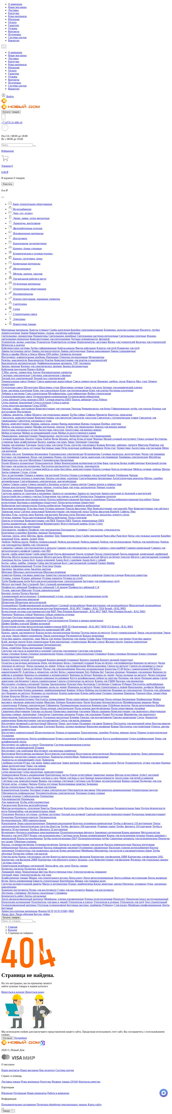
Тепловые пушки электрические (48, 790)
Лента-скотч (75, 877)
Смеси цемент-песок (85, 381)
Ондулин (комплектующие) (28, 617)
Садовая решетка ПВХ (58, 399)
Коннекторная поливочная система (82, 463)
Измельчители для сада (14, 460)
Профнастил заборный (14, 587)
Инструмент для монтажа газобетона (55, 750)
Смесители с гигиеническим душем (117, 417)
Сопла (140, 717)
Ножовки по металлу (18, 693)
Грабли (47, 438)
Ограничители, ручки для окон (143, 762)
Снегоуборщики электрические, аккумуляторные (48, 481)
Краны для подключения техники (126, 835)
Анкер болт (28, 560)
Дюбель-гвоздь (19, 541)
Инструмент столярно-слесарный (20, 684)
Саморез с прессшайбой (112, 547)
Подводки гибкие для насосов (30, 853)
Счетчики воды (70, 835)
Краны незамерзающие (93, 835)
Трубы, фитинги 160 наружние (78, 826)
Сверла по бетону (32, 668)
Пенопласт (119, 899)
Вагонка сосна (67, 514)
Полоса (24, 593)
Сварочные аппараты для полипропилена (134, 838)
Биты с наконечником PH (138, 668)
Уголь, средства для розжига (79, 444)
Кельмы (13, 726)
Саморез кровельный (138, 547)
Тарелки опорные (115, 672)
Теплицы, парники (12, 490)
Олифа (91, 638)
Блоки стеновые (10, 653)
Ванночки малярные (98, 726)
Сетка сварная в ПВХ (31, 399)
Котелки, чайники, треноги (121, 444)
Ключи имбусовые (91, 693)
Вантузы (55, 826)
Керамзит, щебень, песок (111, 381)
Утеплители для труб (132, 902)
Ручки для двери (32, 762)
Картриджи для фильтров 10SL (145, 856)
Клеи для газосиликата (46, 390)
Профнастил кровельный (15, 629)
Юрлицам (13, 19)
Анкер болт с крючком (68, 560)
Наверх (7, 1111)
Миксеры (49, 702)
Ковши (115, 726)
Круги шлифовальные (115, 738)
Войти (10, 96)
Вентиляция (8, 753)
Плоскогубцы (75, 684)
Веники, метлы (67, 438)
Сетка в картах (60, 402)
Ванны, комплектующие (15, 423)
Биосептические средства (35, 826)
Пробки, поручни (111, 423)
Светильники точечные (132, 336)
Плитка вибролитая (49, 505)
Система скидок (17, 37)
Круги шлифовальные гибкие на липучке (94, 678)
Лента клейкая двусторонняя (130, 877)
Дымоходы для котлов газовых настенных (25, 756)
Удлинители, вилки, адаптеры (18, 342)
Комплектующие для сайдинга (151, 508)
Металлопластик (150, 832)
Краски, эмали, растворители (18, 632)
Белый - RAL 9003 (115, 608)
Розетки (49, 360)
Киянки (71, 690)
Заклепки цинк (21, 569)
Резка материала (17, 16)
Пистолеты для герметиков (134, 726)
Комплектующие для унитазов (53, 408)
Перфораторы (144, 699)
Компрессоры (99, 705)
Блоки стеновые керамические (38, 653)
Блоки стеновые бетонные (123, 653)
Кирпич (5, 659)
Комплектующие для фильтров (112, 859)
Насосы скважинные (31, 847)
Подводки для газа (150, 780)
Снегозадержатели (58, 620)
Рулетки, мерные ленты (123, 732)
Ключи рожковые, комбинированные (44, 690)
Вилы (55, 438)
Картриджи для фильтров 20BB (19, 859)
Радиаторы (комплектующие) (148, 814)
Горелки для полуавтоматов (96, 717)
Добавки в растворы (13, 393)
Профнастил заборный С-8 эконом (48, 587)
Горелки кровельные (124, 717)
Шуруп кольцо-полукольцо (27, 556)
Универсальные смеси (14, 381)
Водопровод (8, 832)
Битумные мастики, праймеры (84, 905)
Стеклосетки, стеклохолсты (104, 529)
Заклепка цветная (41, 569)
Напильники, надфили (141, 687)
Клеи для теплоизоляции (74, 390)
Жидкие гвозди (114, 641)
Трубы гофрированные (43, 348)
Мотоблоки (34, 460)
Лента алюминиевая (20, 880)
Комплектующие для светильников (50, 339)
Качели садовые (101, 469)
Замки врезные (70, 762)
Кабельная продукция (13, 369)
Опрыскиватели (44, 463)
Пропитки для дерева (74, 638)
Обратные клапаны (25, 841)
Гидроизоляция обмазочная (83, 396)
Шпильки (6, 572)
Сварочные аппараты (63, 714)
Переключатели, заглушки (92, 342)
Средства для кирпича (64, 650)
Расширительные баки (127, 808)
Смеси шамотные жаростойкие (54, 381)
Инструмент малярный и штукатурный (23, 723)
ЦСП (50, 911)
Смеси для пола (93, 387)
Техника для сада (11, 454)
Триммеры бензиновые (35, 454)
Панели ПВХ (63, 520)
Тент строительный (156, 902)
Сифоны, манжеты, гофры (16, 414)
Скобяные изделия (12, 762)
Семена (5, 484)
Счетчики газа (82, 780)
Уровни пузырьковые (68, 732)
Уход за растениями (12, 475)
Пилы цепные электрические (57, 708)
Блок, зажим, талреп (25, 538)
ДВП (71, 911)
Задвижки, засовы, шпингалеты (98, 762)
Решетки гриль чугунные (26, 448)
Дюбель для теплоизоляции (115, 541)
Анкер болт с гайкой (94, 560)
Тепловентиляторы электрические (55, 793)
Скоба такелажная (92, 535)
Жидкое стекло (96, 641)
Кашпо (111, 475)
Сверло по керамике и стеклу (146, 665)
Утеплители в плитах (80, 902)
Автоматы (85, 363)
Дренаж (133, 475)
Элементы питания (70, 354)
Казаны (101, 444)
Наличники (55, 532)
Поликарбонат (9, 605)
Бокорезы (129, 693)
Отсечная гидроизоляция (51, 905)
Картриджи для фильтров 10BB (109, 856)
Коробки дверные (38, 532)
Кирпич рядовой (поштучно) (116, 659)
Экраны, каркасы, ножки (44, 423)
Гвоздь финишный (64, 553)
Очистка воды (9, 856)
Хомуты (45, 808)
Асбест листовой (149, 774)
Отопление (7, 814)
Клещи (5, 696)
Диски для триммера (153, 454)
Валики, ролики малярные (71, 726)
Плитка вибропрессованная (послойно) (129, 499)
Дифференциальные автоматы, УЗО (57, 363)
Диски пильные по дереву (41, 665)
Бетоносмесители (112, 702)
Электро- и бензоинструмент (18, 699)
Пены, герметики (11, 647)
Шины (42, 354)
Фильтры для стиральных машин (149, 859)
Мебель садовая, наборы (147, 469)
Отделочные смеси (12, 387)
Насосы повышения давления (61, 847)
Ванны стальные (91, 423)
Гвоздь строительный (107, 553)
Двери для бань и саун (72, 777)
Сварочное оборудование (15, 711)
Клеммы (74, 717)
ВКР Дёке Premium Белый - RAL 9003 (123, 611)
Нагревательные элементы (56, 372)
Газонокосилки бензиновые (58, 460)
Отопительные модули (145, 790)
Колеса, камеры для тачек (52, 441)
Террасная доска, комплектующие (20, 526)
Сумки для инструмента (71, 889)
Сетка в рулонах (42, 402)
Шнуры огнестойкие (127, 774)
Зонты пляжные (10, 472)
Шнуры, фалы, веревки (40, 535)
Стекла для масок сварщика (75, 720)
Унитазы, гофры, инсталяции (18, 408)
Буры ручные (84, 438)
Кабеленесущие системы (15, 348)
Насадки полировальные (90, 668)
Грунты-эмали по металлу (95, 632)
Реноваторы (32, 708)
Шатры (166, 469)
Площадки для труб (128, 348)
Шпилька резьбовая (54, 572)
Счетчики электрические (15, 375)
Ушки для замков (36, 765)
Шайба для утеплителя (35, 544)
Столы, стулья (28, 472)
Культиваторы (92, 454)
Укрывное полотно (105, 496)
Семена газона (19, 484)
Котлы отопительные (13, 787)
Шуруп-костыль (53, 556)
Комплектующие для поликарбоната (107, 605)
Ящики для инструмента (99, 889)
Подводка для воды (12, 868)
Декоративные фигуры (35, 871)
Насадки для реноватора (129, 681)
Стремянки (60, 893)
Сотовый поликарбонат (72, 605)
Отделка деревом (11, 517)
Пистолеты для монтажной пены (132, 723)
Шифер (5, 623)
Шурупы (6, 556)
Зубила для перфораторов (71, 665)
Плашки (39, 747)
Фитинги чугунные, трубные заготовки (37, 814)
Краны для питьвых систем (34, 856)
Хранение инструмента (14, 889)
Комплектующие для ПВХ (40, 520)
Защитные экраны (103, 774)
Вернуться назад (34, 992)
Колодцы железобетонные (33, 805)
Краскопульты (74, 702)
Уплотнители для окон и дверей (49, 902)
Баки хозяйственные (25, 441)
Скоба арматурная (43, 553)
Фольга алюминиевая (32, 774)
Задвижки (92, 784)
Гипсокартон (68, 529)
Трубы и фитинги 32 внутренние (49, 829)
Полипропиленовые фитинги (77, 832)
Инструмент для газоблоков (17, 750)
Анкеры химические (135, 641)
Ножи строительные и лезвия (110, 687)
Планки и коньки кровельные (86, 620)
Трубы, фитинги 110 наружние (134, 826)
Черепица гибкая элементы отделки (53, 614)
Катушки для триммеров (15, 457)
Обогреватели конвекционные (113, 790)
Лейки (57, 463)
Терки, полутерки (68, 723)
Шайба (111, 563)
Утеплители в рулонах (106, 902)
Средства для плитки (90, 650)
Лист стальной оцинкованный (56, 584)
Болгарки (96, 702)
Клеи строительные (37, 641)
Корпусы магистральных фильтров (70, 856)
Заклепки (6, 569)
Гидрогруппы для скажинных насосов (37, 850)
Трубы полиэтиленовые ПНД (60, 838)
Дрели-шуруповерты (143, 705)
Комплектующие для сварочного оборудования (138, 711)
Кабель (40, 369)
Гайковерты (52, 705)
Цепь (41, 538)
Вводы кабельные (85, 348)
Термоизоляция (10, 774)
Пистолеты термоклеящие (50, 699)
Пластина (47, 566)
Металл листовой (11, 584)
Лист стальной (30, 584)
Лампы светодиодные (72, 351)
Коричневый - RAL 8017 (67, 608)
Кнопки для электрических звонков (41, 366)
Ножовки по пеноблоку (44, 693)
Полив (5, 463)
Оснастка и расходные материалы (20, 662)
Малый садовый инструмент (120, 438)
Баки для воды (111, 463)
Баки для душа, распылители (79, 487)
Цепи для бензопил (52, 662)
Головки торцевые (112, 693)
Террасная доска (10, 511)
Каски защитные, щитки (108, 883)
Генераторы (47, 796)
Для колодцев (9, 805)
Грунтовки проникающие (29, 644)
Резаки (106, 714)
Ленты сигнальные (35, 896)
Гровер (102, 563)
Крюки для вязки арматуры (29, 575)
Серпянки (82, 529)
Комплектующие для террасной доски (67, 511)
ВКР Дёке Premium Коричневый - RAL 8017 (76, 611)
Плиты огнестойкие (81, 774)
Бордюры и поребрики (93, 499)
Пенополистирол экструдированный (147, 899)
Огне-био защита (141, 638)
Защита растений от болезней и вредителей (126, 493)
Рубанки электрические (31, 705)
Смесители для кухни (84, 417)
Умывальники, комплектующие (19, 435)
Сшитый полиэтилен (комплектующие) (108, 814)
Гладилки (49, 726)
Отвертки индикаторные (73, 357)
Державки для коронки (139, 672)
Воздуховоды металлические (93, 753)
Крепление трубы (74, 808)
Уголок (37, 566)
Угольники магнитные (56, 717)
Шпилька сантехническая (27, 572)
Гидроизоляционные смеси (16, 396)
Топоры (44, 684)
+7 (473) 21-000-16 (11, 122)
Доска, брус (8, 914)
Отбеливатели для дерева (116, 638)
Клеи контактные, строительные (68, 641)
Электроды (43, 714)
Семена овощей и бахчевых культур (48, 484)
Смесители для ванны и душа (34, 420)
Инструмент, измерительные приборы (23, 357)
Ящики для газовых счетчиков (56, 780)
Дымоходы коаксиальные (94, 756)
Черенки (98, 438)
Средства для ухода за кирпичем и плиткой (26, 650)
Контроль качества (89, 1081)
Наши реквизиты (37, 1093)
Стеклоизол (120, 905)
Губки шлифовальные (89, 738)
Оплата (12, 22)
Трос (57, 535)
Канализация (8, 823)
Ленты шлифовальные (42, 738)
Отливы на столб (72, 578)
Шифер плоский (19, 623)
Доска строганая (77, 517)
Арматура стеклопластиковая (62, 575)
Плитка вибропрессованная (63, 499)
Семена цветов (78, 484)
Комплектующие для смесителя (53, 417)
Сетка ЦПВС (39, 405)
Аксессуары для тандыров (146, 448)
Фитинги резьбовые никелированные (37, 832)
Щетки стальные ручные (35, 696)
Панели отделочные (12, 520)
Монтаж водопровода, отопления (20, 808)
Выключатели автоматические (18, 363)
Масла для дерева (51, 638)
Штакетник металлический (30, 602)
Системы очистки (11, 862)
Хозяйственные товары (14, 877)
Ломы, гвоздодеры (12, 690)
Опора (57, 566)
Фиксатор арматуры (135, 575)
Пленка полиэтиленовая (98, 899)
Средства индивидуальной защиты (21, 883)
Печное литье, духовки (14, 784)
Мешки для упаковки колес (90, 880)
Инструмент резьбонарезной (17, 747)
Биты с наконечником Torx (74, 672)
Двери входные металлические (27, 768)
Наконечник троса (70, 535)
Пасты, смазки (79, 865)
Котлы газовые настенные (41, 787)
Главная (12, 926)
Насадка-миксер (161, 723)
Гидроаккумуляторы (46, 844)
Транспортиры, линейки (95, 732)
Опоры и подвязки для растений (88, 475)
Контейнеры (67, 880)
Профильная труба (19, 581)
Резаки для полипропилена (45, 835)
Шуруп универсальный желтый (81, 556)
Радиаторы (7, 817)
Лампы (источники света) (16, 351)
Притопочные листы (57, 774)
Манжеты (101, 414)
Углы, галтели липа (23, 514)
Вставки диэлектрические (106, 780)
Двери (5, 768)
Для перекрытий (10, 799)
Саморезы (7, 547)
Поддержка (14, 34)
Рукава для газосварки (89, 714)
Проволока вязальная (27, 599)
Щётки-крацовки (96, 665)
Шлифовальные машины (137, 702)
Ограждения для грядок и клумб (60, 496)
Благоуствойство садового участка (21, 496)
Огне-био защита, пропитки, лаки (20, 638)
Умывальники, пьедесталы (53, 435)
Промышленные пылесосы (75, 705)
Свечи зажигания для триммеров (99, 457)
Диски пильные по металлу (131, 675)
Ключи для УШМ (105, 681)
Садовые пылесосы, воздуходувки (120, 454)
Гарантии (13, 25)
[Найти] (34, 145)
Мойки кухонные (11, 432)
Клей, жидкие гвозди (13, 641)
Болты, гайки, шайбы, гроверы (19, 563)
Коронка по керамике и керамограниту (46, 675)
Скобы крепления (60, 329)
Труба (4, 581)
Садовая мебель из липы (46, 469)
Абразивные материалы (15, 738)
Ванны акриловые (70, 423)
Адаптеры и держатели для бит (40, 672)
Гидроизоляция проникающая (50, 396)
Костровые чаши (51, 448)
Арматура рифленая (91, 575)
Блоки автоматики (70, 850)
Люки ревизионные (152, 753)
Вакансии (13, 40)
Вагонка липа (84, 514)
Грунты (64, 475)
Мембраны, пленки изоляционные (64, 899)
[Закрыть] (2, 197)
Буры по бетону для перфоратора (114, 662)
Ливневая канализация (59, 823)
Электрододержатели (30, 717)
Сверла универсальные (43, 681)
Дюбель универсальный (43, 541)
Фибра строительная (99, 393)
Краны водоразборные (30, 838)
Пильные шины (150, 678)
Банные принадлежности (99, 777)
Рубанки (127, 684)
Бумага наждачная (66, 738)
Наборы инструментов (98, 690)
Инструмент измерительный (17, 732)
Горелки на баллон (42, 711)
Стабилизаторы (30, 796)
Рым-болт (121, 535)
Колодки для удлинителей (151, 342)
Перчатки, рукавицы (134, 883)
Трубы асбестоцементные (34, 802)
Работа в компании (58, 1093)
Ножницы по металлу (80, 687)
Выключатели (36, 360)
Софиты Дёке (128, 511)
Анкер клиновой (45, 560)
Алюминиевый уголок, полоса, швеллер (60, 596)
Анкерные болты (11, 560)
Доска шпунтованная (34, 517)
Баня (4, 777)
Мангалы (143, 444)
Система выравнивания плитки (72, 744)
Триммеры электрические (133, 457)
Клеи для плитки (99, 390)
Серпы (38, 438)
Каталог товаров (11, 112)
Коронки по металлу (145, 662)
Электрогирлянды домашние (89, 871)
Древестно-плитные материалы (19, 911)
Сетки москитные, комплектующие (43, 771)
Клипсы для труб (107, 348)
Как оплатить (47, 1070)
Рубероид (107, 905)
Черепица (6, 614)
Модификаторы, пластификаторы (67, 393)
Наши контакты (10, 1070)
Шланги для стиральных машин (50, 414)
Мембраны (87, 850)
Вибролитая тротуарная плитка (19, 505)
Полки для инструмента (42, 889)
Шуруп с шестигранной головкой (150, 556)
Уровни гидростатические (152, 732)
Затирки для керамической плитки (122, 387)
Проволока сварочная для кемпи (72, 711)
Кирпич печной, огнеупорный (28, 659)
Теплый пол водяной (73, 814)
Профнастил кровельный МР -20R (50, 629)
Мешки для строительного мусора (48, 877)
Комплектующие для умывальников (90, 435)
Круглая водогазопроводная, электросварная (56, 581)
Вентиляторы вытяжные (30, 753)
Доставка (13, 10)
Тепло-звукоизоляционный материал (22, 899)
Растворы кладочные (121, 390)
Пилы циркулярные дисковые (128, 708)
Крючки (165, 762)
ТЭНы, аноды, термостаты (16, 372)
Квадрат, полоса (10, 593)
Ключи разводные (69, 693)
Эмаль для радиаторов (150, 632)
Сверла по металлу (118, 665)
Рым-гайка (109, 535)
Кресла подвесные (122, 469)
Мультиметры (96, 357)
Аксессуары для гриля (50, 444)
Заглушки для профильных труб (101, 581)
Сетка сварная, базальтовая (16, 402)
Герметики (49, 647)
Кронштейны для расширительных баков (31, 811)
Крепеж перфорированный (16, 566)
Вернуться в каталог (13, 992)
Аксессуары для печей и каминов (134, 777)
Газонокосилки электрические (66, 454)
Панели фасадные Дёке (79, 508)
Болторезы (89, 684)
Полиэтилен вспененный (15, 902)
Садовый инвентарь (12, 438)
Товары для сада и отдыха (16, 469)
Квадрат (34, 593)
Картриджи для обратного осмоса (57, 859)
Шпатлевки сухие (49, 387)
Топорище (81, 441)
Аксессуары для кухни (51, 429)
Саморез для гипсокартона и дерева (77, 547)
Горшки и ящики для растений (41, 475)
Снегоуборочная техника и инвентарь (23, 478)
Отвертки (30, 687)
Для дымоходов (10, 802)
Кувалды (15, 696)
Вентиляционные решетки (125, 753)
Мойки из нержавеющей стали (39, 432)
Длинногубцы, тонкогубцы (151, 693)
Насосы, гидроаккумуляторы (17, 844)
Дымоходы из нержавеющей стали (21, 759)
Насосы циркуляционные (99, 808)
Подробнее (20, 1037)
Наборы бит (97, 672)
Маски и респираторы (55, 883)
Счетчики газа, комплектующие (19, 780)
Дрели (86, 702)
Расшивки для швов (90, 723)
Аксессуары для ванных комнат (83, 429)
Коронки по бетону (81, 675)
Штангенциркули (45, 732)
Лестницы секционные (40, 893)
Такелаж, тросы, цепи (13, 535)
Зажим (24, 332)
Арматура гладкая (113, 575)
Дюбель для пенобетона (145, 541)
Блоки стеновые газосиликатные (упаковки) (81, 653)
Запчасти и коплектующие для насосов (81, 844)
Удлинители (43, 342)
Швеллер (26, 590)
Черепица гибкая (23, 614)
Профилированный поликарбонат (38, 605)
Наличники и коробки (14, 532)
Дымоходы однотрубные (64, 756)
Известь (130, 381)
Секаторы (93, 441)
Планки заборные (31, 578)
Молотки (160, 687)
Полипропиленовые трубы (93, 838)
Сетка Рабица (99, 399)
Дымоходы (48, 759)
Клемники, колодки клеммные (121, 329)
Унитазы (76, 408)
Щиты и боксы (28, 354)
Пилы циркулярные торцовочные (85, 699)
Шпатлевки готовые (71, 387)
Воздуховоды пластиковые (60, 753)
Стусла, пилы (17, 687)
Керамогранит (52, 523)
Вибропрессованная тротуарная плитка (24, 499)
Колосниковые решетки (72, 784)
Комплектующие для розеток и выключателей (80, 360)
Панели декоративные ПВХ (88, 520)
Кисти (5, 726)
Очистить (7, 184)
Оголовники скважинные (93, 847)
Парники (40, 490)
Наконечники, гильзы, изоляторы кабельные (54, 332)
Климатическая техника (15, 790)
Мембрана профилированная (144, 905)
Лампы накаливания (98, 351)
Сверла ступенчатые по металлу (75, 681)
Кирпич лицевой (90, 659)
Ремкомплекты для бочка (96, 408)
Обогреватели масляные (81, 790)
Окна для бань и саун (19, 777)
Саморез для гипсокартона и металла (34, 547)
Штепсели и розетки (13, 345)
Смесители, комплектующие (17, 417)
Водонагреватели (11, 820)
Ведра (4, 880)
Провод (31, 369)
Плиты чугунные (48, 784)
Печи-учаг (110, 448)
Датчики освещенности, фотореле (90, 339)
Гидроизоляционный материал (19, 905)
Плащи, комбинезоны (81, 883)
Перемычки (27, 799)
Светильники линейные (62, 336)
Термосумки (124, 448)
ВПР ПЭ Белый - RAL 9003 (117, 626)
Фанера (42, 911)
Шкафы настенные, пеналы (49, 426)
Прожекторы (40, 336)
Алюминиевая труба (96, 596)
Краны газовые (130, 780)
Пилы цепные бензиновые (120, 699)
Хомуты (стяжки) (39, 329)
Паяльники (52, 357)
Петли (120, 762)
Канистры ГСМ (114, 668)
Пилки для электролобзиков (59, 668)
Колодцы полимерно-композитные (93, 823)
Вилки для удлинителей (121, 342)
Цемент (31, 381)
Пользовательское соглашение (18, 1104)
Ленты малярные (157, 877)
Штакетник (8, 602)
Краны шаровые (131, 832)
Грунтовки (7, 644)
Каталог (12, 930)
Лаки (98, 638)
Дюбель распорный (68, 541)
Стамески (115, 684)
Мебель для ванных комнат (17, 426)
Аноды (37, 372)
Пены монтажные (32, 647)
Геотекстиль (86, 496)
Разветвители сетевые (63, 342)
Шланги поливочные (22, 463)
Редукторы (117, 714)
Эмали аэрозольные (54, 635)
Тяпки (71, 441)
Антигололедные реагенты (128, 478)
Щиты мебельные (57, 517)
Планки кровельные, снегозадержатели (24, 620)
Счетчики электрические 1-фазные (51, 375)
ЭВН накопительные (34, 820)
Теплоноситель (47, 817)
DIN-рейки (52, 354)
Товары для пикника (13, 444)
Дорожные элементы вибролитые (80, 505)
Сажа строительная (36, 393)
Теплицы (29, 490)
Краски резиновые (93, 635)
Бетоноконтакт (52, 644)
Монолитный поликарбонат (145, 605)
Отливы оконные (55, 508)
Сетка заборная (10, 399)
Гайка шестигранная (49, 563)
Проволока (7, 599)
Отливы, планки (10, 578)
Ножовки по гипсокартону (127, 690)
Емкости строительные (46, 880)
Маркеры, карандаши (31, 726)
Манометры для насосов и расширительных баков (123, 850)
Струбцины (103, 684)
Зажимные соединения (108, 832)
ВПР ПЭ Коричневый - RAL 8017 (81, 626)
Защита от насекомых (64, 493)
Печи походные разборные (76, 448)
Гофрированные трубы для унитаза (131, 408)
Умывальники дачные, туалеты (44, 487)
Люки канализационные (31, 823)
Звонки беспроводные (75, 366)
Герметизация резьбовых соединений (22, 865)
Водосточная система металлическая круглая (27, 608)
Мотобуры (155, 457)
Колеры (75, 632)
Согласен (7, 1038)
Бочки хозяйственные (132, 463)
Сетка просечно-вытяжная (16, 405)
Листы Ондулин (54, 617)
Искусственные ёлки (61, 871)
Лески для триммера (42, 457)
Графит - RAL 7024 (93, 608)
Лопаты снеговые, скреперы (62, 478)
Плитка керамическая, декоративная (22, 523)
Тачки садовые (145, 438)
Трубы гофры (77, 414)
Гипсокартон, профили (14, 529)
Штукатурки (31, 387)
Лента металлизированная (98, 877)
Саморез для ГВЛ (41, 550)
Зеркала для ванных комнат (110, 426)
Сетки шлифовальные (141, 738)
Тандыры (31, 444)
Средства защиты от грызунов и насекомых (26, 493)
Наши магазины (17, 7)
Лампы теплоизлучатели (46, 351)
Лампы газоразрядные (123, 351)
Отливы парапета (52, 578)
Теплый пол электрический (17, 378)
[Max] (42, 1044)
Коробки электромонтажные (87, 329)
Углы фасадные (35, 508)
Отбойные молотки (119, 705)
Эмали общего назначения (27, 635)
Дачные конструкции (13, 487)
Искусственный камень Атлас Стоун (82, 523)
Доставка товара (10, 1081)
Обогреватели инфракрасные (18, 793)
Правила (108, 723)
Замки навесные (52, 762)
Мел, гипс (142, 381)
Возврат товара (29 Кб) (65, 1081)
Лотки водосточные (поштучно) (76, 502)
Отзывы (12, 28)
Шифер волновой (40, 623)
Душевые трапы (106, 826)
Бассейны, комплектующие (76, 469)
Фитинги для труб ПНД (15, 835)
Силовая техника (11, 796)
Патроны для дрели (129, 678)
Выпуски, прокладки (120, 414)
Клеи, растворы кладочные (16, 390)
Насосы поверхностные (118, 844)
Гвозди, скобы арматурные (16, 553)
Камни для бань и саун (45, 777)
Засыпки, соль (85, 859)
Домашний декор (11, 871)
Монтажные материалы (14, 329)
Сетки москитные (11, 771)
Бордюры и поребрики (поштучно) (37, 502)
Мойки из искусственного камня (77, 432)
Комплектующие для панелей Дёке (113, 508)
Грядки (50, 490)
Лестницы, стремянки (14, 893)
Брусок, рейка (42, 914)
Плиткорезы (46, 744)
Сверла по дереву (11, 668)
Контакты (13, 31)
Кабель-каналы (66, 348)
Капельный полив (156, 463)
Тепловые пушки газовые (90, 793)
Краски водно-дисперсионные (53, 632)
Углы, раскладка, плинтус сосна (111, 514)
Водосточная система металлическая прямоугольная (31, 626)
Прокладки (56, 808)
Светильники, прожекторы (16, 336)
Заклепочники (58, 684)
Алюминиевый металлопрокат (19, 596)
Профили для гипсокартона (44, 529)
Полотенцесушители (26, 817)
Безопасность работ (12, 896)
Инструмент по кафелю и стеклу (20, 744)
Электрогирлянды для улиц (35, 874)
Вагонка (6, 514)
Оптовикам (19, 1093)
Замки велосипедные (13, 765)
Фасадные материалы (13, 508)
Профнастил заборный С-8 (83, 587)
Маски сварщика (101, 711)
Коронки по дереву (104, 675)
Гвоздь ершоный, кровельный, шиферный (144, 553)
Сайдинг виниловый (33, 511)
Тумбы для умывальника (80, 426)
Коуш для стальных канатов (144, 535)
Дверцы (32, 784)
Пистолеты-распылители (55, 466)
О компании (15, 4)
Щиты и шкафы (10, 354)
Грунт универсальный (123, 632)
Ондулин (6, 617)
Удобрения (122, 475)
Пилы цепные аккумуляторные (92, 708)
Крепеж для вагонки (46, 514)
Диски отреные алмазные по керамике (47, 678)
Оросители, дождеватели (85, 466)
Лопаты (29, 438)
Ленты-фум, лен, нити (57, 865)
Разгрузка (13, 13)
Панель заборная (81, 399)
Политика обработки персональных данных (62, 1104)
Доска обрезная (24, 914)
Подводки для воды (35, 868)
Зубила (80, 690)
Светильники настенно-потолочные (97, 336)
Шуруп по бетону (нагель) (115, 556)
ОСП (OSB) (61, 911)
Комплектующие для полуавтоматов (38, 720)
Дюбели (6, 541)
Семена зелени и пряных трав (104, 484)
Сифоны (91, 414)
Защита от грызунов (89, 493)
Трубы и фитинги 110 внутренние (132, 823)
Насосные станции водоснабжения (129, 847)
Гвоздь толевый (85, 553)
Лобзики (61, 702)
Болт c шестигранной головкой (79, 563)
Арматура (7, 575)
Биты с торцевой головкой (79, 662)
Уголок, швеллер (11, 590)
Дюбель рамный (90, 541)
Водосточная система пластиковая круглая (25, 611)
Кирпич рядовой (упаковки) (63, 659)
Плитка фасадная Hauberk (104, 511)
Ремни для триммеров (66, 457)
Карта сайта (94, 1104)
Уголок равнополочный (46, 590)
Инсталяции (24, 411)
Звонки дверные (10, 366)
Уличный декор (10, 874)
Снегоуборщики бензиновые (95, 478)
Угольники (7, 735)
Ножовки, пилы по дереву (52, 687)
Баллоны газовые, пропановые (19, 714)
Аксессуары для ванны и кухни (19, 429)
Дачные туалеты (105, 487)
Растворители (74, 635)
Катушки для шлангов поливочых (20, 466)
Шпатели (52, 723)
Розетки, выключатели (14, 360)
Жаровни (98, 448)
